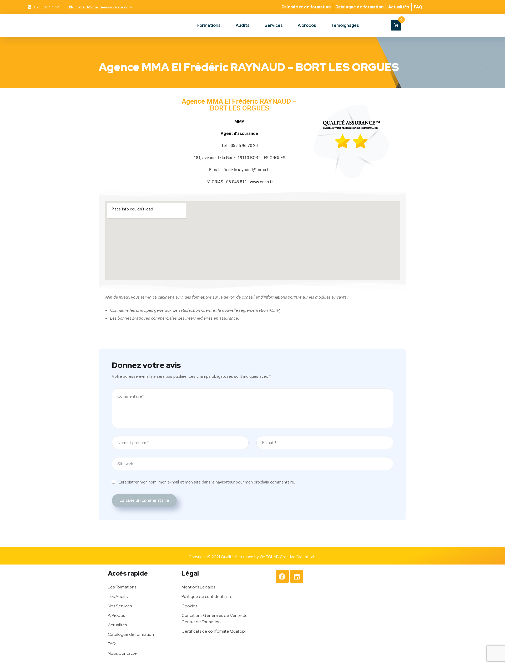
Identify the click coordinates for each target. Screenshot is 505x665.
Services (274, 25)
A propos (307, 25)
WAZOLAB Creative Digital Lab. (288, 557)
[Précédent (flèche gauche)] (9, 332)
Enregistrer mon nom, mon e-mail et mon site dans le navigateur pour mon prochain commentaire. (206, 482)
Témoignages (345, 25)
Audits (243, 25)
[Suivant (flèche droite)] (496, 332)
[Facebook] (282, 576)
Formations (209, 25)
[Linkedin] (296, 576)
